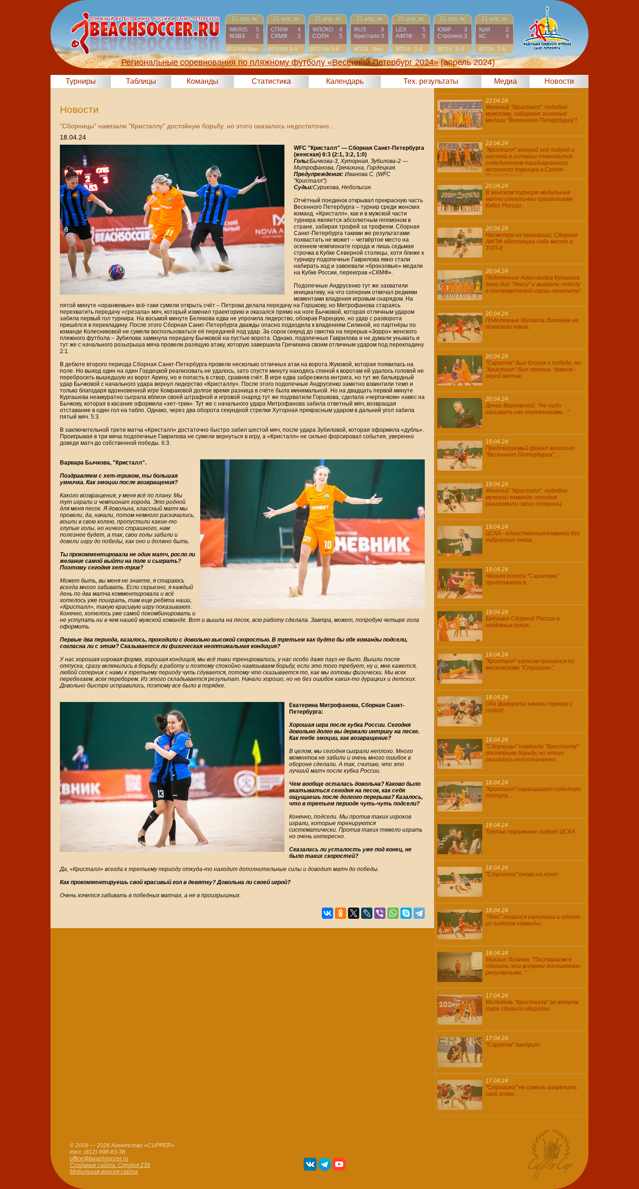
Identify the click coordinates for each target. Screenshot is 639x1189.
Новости (559, 81)
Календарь (344, 81)
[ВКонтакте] (327, 913)
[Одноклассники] (340, 913)
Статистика (271, 81)
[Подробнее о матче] (244, 34)
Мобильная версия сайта (104, 1171)
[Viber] (379, 913)
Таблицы (141, 81)
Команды (202, 81)
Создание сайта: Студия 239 (110, 1165)
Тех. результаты (430, 81)
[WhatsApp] (393, 913)
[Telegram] (419, 913)
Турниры (80, 81)
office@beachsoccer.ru (99, 1158)
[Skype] (406, 913)
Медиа (505, 81)
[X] (353, 913)
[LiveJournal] (366, 913)
